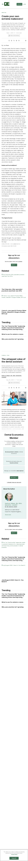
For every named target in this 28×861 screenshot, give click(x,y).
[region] (14, 855)
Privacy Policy (14, 854)
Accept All (14, 858)
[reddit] (16, 40)
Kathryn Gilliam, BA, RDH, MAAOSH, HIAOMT (13, 504)
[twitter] (14, 40)
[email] (19, 40)
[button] (3, 4)
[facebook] (9, 40)
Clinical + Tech (5, 355)
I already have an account (14, 482)
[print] (25, 40)
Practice (4, 12)
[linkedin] (11, 40)
